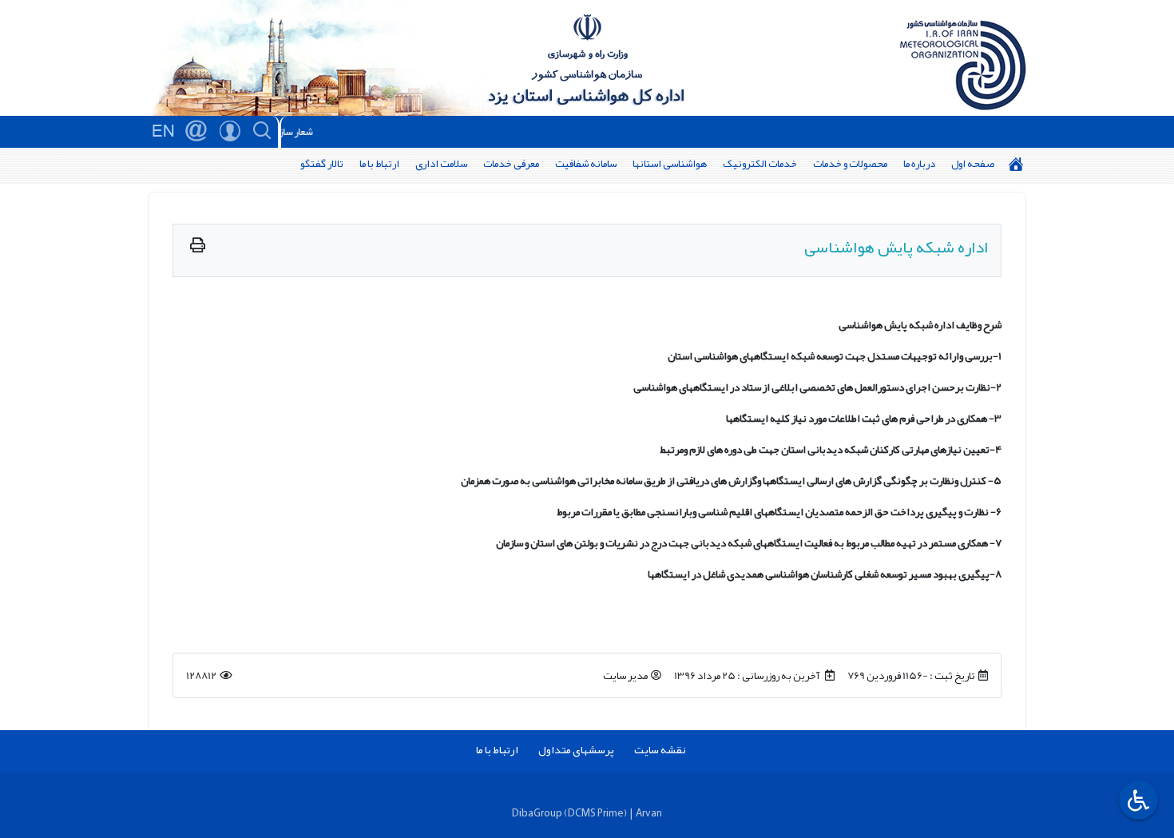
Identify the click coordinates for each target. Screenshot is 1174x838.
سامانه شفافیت (586, 163)
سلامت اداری (441, 163)
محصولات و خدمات (850, 163)
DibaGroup (537, 813)
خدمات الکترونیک (760, 163)
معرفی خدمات (511, 163)
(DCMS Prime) (595, 813)
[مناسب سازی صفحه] (1136, 800)
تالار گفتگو (321, 163)
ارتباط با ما (379, 163)
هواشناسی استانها (670, 163)
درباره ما (919, 163)
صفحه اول (972, 163)
